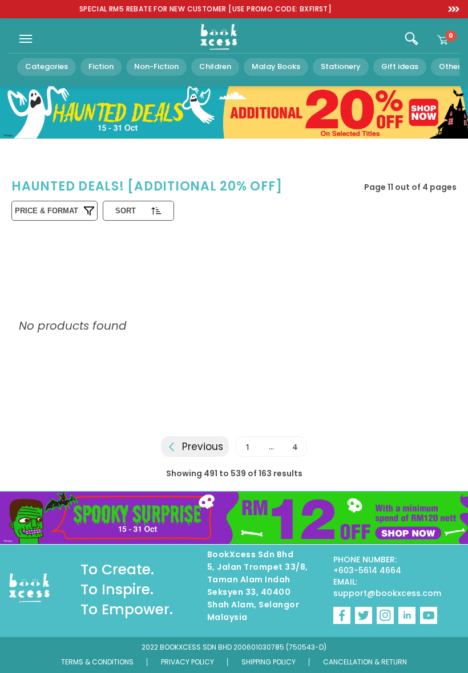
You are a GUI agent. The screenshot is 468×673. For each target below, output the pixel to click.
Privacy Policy (187, 662)
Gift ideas (399, 66)
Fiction (101, 66)
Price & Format (46, 210)
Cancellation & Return (365, 662)
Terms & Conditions (97, 662)
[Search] (411, 38)
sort (125, 210)
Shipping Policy (268, 662)
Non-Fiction (156, 66)
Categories (46, 66)
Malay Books (276, 66)
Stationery (341, 66)
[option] (205, 9)
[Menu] (25, 38)
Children (215, 66)
